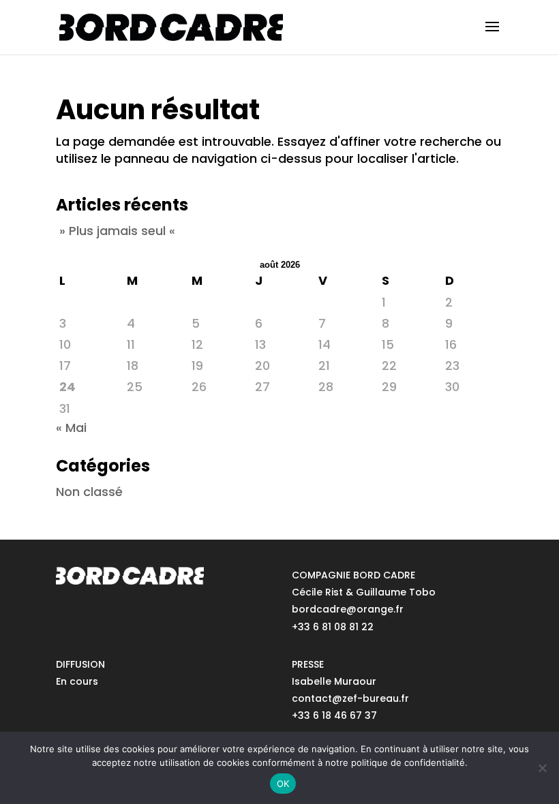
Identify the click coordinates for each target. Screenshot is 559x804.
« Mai (71, 427)
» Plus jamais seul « (117, 230)
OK (283, 783)
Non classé (89, 491)
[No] (542, 768)
